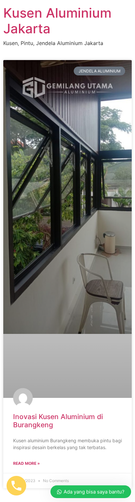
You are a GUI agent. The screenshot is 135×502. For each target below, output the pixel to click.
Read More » (26, 463)
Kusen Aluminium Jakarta (57, 21)
